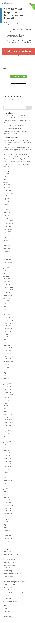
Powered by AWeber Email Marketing (18, 83)
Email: (5, 68)
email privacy (22, 80)
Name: (5, 61)
